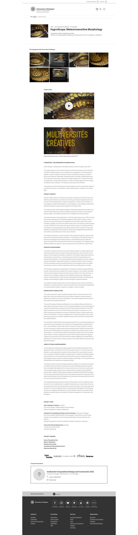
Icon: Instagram (61, 502)
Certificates (53, 523)
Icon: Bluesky (67, 502)
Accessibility (53, 521)
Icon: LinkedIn (87, 502)
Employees (34, 519)
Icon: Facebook (54, 502)
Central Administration (96, 523)
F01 (102, 1)
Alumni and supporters (37, 521)
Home (31, 16)
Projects (34, 16)
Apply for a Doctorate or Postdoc (77, 524)
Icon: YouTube (81, 502)
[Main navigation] (104, 9)
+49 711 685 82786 (54, 477)
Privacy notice (54, 519)
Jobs (71, 521)
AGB (51, 525)
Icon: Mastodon (74, 502)
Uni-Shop (72, 527)
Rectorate (92, 517)
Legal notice (53, 517)
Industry (33, 523)
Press (71, 519)
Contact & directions (76, 517)
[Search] (100, 9)
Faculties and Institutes (96, 519)
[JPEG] (39, 60)
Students (33, 517)
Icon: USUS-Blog (94, 502)
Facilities (92, 521)
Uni (91, 1)
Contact (58, 494)
